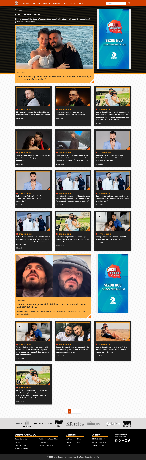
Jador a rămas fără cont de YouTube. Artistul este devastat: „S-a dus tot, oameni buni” (30, 198)
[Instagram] (119, 440)
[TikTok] (129, 440)
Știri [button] (73, 3)
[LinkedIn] (126, 440)
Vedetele (36, 3)
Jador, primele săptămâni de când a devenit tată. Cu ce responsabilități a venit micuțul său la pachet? (54, 78)
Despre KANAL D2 (25, 434)
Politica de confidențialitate (48, 439)
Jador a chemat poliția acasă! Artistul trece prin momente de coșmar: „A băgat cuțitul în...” (52, 305)
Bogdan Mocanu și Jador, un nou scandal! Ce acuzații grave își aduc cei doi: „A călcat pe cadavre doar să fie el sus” (72, 349)
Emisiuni (46, 3)
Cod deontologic (20, 445)
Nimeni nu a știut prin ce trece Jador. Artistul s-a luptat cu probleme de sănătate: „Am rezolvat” (109, 157)
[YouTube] (123, 440)
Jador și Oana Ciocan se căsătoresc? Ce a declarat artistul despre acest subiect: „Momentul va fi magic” (111, 349)
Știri (78, 442)
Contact (17, 442)
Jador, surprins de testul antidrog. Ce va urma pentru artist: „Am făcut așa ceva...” (71, 113)
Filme (65, 3)
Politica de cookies (21, 448)
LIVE (81, 3)
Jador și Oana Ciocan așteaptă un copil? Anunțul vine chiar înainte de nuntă (111, 238)
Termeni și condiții (21, 439)
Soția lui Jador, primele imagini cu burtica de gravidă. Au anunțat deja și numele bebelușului (33, 157)
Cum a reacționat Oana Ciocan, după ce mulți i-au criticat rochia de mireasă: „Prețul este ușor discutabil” (113, 198)
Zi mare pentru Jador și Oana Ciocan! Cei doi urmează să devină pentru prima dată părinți (33, 113)
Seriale (56, 3)
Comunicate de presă (46, 445)
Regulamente (43, 442)
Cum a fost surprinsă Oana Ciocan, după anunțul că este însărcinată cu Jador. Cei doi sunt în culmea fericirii (72, 239)
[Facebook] (116, 440)
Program (25, 3)
